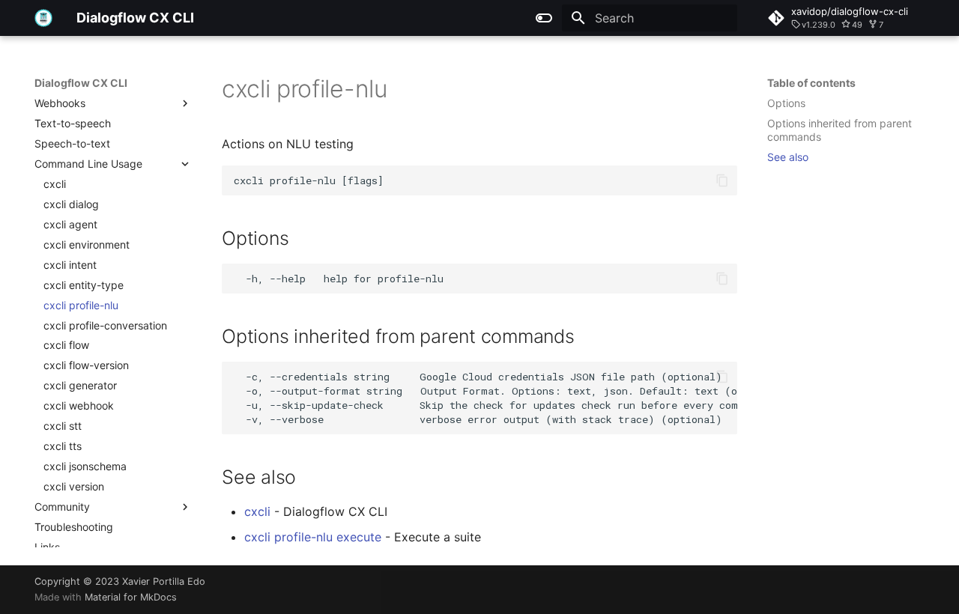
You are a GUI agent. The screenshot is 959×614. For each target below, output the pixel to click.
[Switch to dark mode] (544, 18)
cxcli (257, 511)
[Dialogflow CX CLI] (43, 18)
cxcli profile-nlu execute (312, 536)
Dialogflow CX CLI (80, 82)
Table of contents (811, 82)
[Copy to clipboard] (722, 180)
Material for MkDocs (131, 597)
